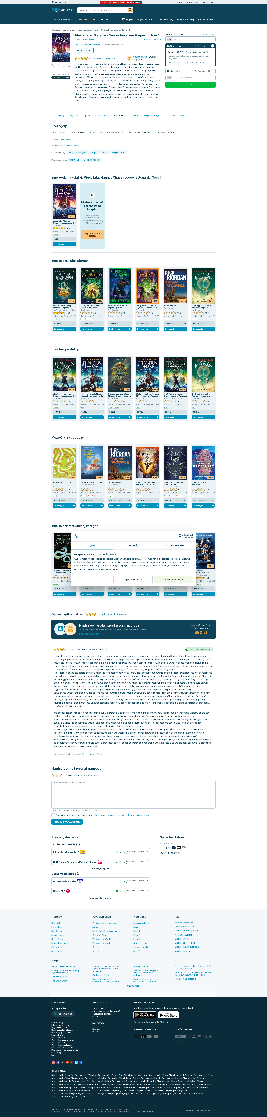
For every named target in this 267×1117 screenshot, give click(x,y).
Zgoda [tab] (92, 545)
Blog (53, 1055)
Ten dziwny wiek (59, 977)
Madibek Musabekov (60, 943)
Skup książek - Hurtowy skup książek (68, 1096)
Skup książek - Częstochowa (107, 1084)
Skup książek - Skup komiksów (136, 1090)
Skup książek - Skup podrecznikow (89, 1087)
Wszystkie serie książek (62, 1045)
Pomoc (95, 1016)
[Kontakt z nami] (52, 2)
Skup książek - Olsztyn (61, 1087)
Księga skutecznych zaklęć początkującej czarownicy (146, 980)
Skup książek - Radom (172, 1078)
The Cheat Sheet (59, 981)
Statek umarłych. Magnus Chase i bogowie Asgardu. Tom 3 (91, 396)
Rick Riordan (79, 261)
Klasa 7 (137, 939)
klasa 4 (137, 931)
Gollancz (96, 951)
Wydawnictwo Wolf (101, 939)
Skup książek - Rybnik (151, 1078)
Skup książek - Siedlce (129, 1078)
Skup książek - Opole (61, 1081)
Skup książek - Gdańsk (83, 1084)
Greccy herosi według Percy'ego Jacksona (145, 483)
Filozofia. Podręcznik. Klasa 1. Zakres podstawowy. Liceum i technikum (105, 968)
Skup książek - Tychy (158, 1075)
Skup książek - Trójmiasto (181, 1075)
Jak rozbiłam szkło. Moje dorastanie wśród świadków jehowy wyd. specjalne (194, 973)
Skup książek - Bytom (132, 1084)
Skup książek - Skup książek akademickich (184, 1093)
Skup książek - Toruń (203, 1075)
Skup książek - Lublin (101, 1081)
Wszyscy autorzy (59, 1037)
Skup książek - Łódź (81, 1081)
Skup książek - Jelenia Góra (169, 1081)
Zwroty (179, 2)
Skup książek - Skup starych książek (147, 1093)
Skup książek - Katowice (145, 1081)
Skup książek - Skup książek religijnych (112, 1093)
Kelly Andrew (57, 947)
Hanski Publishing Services (104, 931)
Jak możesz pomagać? (103, 1014)
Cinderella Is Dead (100, 975)
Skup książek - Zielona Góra (110, 1075)
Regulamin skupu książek (62, 1030)
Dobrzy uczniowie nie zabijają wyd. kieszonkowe (65, 971)
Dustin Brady (57, 939)
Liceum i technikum (142, 923)
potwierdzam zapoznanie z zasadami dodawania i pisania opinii (122, 815)
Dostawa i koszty (192, 2)
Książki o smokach (99, 152)
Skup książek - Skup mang (109, 1090)
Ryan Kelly (56, 923)
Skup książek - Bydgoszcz (155, 1084)
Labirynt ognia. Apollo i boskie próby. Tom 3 (90, 306)
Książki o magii (118, 152)
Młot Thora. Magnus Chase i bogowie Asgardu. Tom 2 (64, 396)
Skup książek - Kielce (201, 1084)
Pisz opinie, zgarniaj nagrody (64, 1050)
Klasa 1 (137, 927)
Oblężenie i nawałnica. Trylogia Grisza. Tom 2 (63, 572)
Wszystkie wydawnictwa (62, 1040)
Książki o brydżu (182, 951)
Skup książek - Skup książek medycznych (170, 1090)
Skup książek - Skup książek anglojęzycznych (72, 1093)
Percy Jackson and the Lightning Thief (118, 306)
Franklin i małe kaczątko (185, 979)
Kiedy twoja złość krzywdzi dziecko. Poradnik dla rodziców (146, 972)
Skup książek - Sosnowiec (106, 1078)
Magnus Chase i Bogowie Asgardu (85, 160)
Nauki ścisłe (139, 951)
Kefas (95, 927)
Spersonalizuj (131, 579)
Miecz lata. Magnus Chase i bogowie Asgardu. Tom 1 (122, 177)
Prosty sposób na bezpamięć (199, 483)
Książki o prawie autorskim (187, 947)
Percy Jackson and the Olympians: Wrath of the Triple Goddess (147, 307)
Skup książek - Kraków (122, 1081)
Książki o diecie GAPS (184, 927)
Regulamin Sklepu (59, 1027)
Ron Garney (56, 931)
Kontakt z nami (61, 2)
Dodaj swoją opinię (67, 821)
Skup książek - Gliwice (193, 1081)
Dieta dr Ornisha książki (185, 922)
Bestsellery (56, 1052)
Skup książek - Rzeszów (62, 1075)
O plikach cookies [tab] (175, 545)
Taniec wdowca (171, 305)
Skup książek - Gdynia (61, 1084)
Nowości (96, 1029)
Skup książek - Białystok (179, 1084)
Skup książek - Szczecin (82, 1078)
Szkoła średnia (140, 943)
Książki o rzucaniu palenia (186, 931)
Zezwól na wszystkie (173, 579)
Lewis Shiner (57, 927)
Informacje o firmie (60, 1025)
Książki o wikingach (77, 152)
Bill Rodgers (56, 951)
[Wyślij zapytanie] (130, 10)
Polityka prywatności (61, 1032)
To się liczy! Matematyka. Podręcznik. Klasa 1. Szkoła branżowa (194, 967)
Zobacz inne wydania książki (87, 45)
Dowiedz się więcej (89, 634)
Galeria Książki (72, 146)
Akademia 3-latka (141, 966)
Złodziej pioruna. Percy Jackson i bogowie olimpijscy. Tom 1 (202, 307)
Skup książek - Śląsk (60, 1078)
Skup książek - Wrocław (86, 1075)
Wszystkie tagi (58, 1042)
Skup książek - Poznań (193, 1078)
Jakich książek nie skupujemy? (106, 1011)
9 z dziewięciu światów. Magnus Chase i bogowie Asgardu (119, 396)
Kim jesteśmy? (57, 1022)
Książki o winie (181, 939)
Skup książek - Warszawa (135, 1075)
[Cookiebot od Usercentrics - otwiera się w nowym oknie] (181, 536)
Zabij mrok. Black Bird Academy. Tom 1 (173, 483)
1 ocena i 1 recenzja (103, 58)
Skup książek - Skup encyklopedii (122, 1087)
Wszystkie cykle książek (62, 1047)
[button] (63, 1014)
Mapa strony (57, 1035)
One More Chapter (101, 935)
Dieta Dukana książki (184, 935)
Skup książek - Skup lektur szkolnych (155, 1087)
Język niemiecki (141, 947)
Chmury (95, 947)
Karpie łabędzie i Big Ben (91, 482)
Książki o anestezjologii (185, 943)
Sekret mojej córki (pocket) (63, 966)
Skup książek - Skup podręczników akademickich (73, 1090)
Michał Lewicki (57, 935)
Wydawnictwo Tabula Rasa (105, 923)
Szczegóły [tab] (133, 545)
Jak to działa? (208, 2)
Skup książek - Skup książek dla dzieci (190, 1087)
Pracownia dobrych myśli (103, 943)
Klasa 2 (137, 935)
